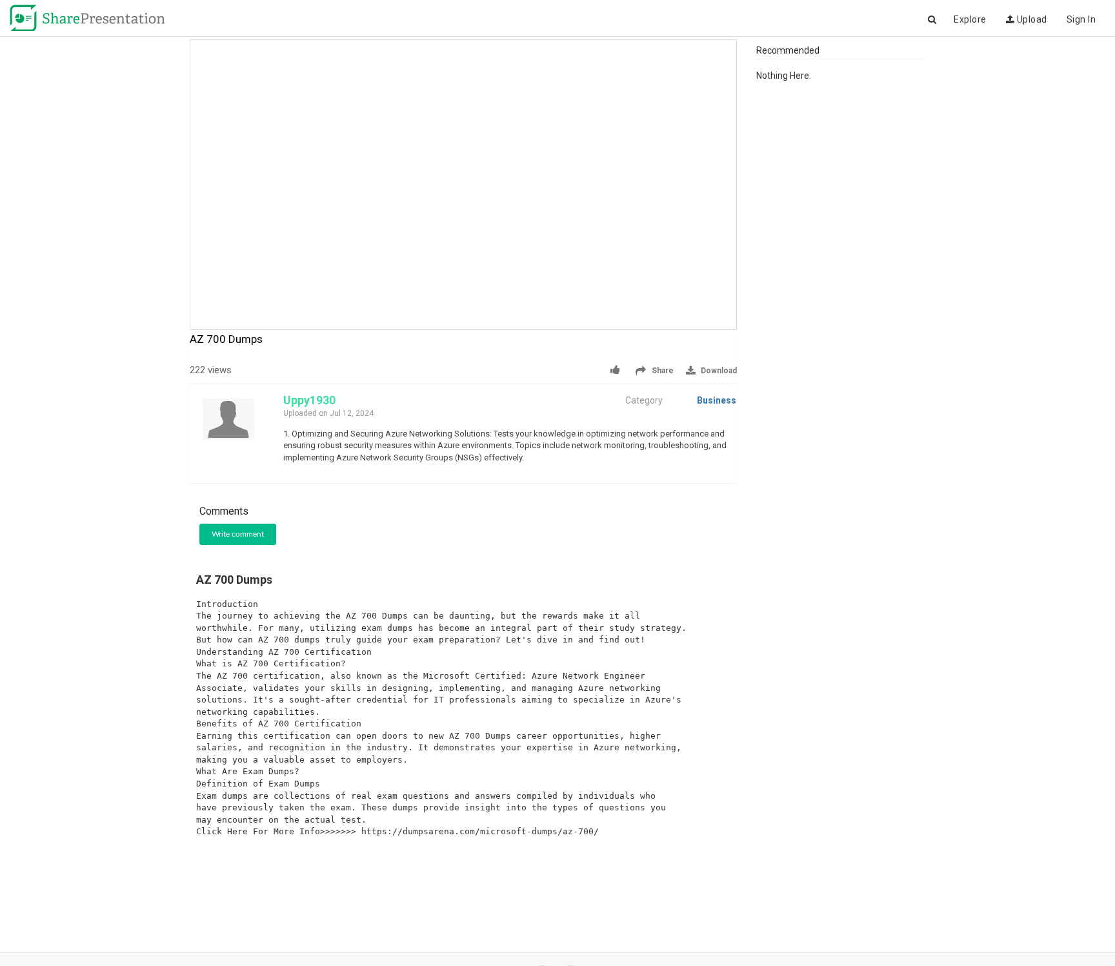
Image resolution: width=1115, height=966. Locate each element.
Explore (970, 19)
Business (716, 400)
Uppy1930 (309, 400)
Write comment (238, 534)
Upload (1030, 19)
